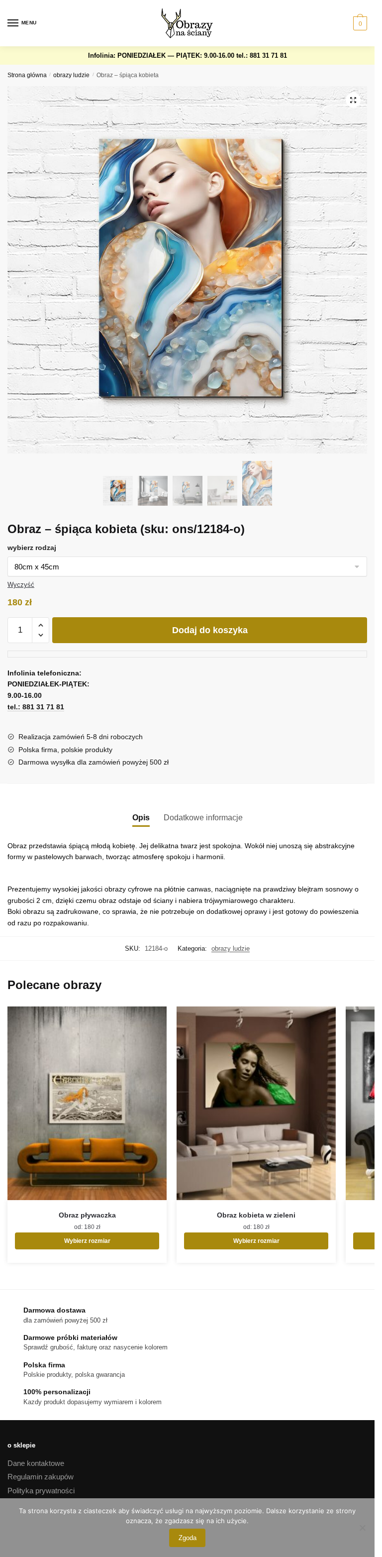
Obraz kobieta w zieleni (256, 1215)
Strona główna (27, 75)
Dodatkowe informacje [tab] (203, 817)
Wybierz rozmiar (87, 1240)
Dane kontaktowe (35, 1463)
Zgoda (187, 1538)
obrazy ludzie (71, 75)
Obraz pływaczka (87, 1215)
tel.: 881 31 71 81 (261, 55)
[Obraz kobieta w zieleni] (256, 1103)
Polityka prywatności (41, 1490)
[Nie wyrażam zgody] (362, 1528)
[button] (353, 100)
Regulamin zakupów (40, 1476)
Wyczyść (20, 584)
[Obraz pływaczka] (87, 1103)
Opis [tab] (141, 817)
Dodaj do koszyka (210, 630)
